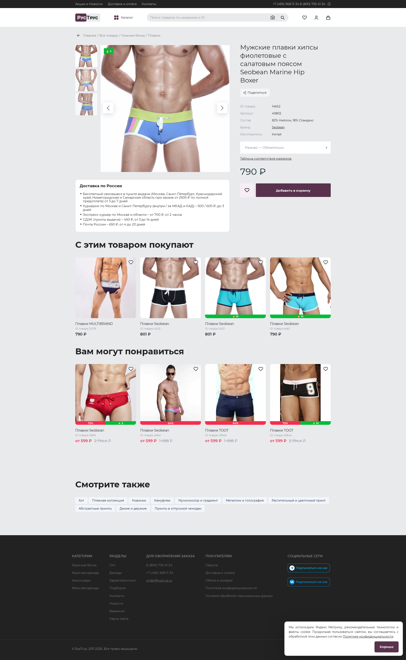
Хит (81, 500)
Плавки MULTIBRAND (94, 324)
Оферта (212, 565)
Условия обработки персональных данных (239, 596)
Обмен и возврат (219, 580)
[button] (108, 108)
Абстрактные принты (95, 508)
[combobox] (285, 148)
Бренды (116, 573)
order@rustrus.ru (159, 580)
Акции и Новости (89, 4)
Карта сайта (119, 619)
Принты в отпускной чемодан (178, 508)
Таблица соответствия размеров (266, 158)
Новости (116, 603)
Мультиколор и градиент (198, 500)
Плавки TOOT (216, 430)
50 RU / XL (83, 347)
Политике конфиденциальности (368, 636)
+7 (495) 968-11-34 (286, 4)
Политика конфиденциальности (231, 588)
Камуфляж (162, 500)
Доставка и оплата (122, 4)
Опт (112, 565)
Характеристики (123, 580)
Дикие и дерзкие (133, 508)
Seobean (278, 127)
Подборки (118, 588)
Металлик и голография (245, 500)
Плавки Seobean (154, 324)
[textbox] (285, 148)
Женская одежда (85, 588)
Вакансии (117, 611)
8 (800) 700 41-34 (312, 4)
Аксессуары (81, 580)
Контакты (149, 4)
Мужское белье (84, 565)
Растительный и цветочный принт (299, 500)
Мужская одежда (85, 573)
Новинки (139, 500)
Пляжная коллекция (108, 500)
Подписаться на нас (312, 568)
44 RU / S (82, 341)
